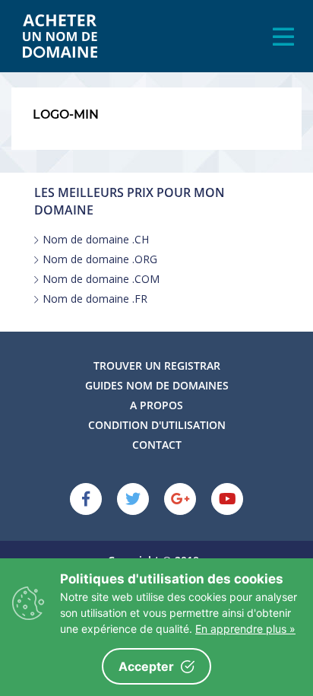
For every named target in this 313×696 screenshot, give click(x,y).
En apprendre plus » (245, 628)
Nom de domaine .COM (101, 279)
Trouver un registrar (156, 365)
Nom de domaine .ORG (100, 259)
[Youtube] (227, 499)
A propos (156, 405)
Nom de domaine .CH (96, 240)
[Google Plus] (180, 499)
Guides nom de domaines (157, 385)
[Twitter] (133, 499)
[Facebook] (86, 499)
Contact (157, 444)
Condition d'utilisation (157, 425)
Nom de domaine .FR (95, 299)
